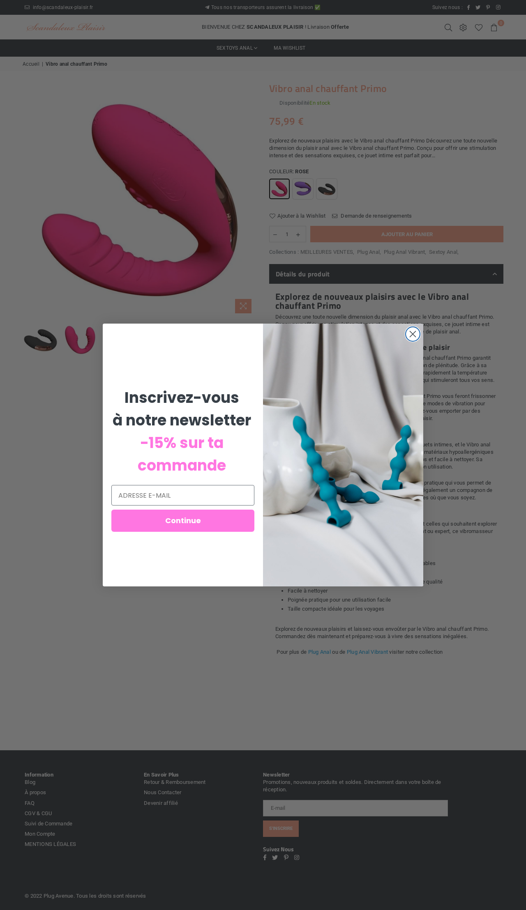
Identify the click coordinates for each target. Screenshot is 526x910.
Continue (183, 520)
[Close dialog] (413, 334)
